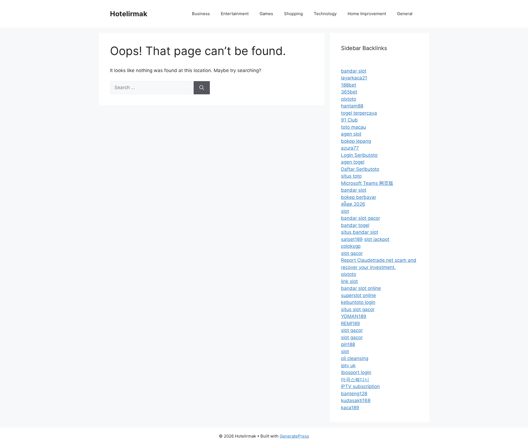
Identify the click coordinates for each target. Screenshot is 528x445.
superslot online (358, 295)
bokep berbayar (358, 197)
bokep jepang (356, 141)
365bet (349, 92)
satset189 (352, 239)
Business (201, 13)
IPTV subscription (360, 386)
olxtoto (348, 99)
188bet (348, 85)
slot (345, 211)
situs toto (351, 176)
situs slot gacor (358, 309)
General (405, 13)
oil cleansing (354, 358)
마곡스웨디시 (355, 379)
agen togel (352, 162)
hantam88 (352, 106)
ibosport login (356, 372)
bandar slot (353, 71)
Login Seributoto (359, 155)
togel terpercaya (359, 113)
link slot (349, 281)
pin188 (348, 344)
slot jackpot (376, 239)
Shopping (293, 13)
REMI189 (350, 323)
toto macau (353, 127)
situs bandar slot (359, 232)
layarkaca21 (354, 78)
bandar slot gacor (360, 218)
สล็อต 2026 (353, 204)
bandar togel (355, 225)
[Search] (202, 87)
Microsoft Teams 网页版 (367, 183)
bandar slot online (361, 288)
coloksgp (351, 246)
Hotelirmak (128, 14)
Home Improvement (367, 13)
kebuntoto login (358, 302)
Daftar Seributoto (360, 169)
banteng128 (354, 393)
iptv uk (348, 365)
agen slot (351, 134)
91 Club (349, 120)
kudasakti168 (355, 400)
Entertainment (235, 13)
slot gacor (352, 253)
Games (266, 13)
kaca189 (350, 407)
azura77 (350, 148)
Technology (325, 13)
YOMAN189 (353, 316)
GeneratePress (294, 436)
